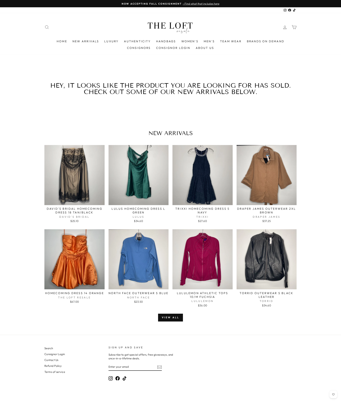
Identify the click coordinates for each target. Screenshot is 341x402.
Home (62, 41)
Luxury (111, 41)
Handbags (166, 41)
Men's (209, 41)
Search (48, 348)
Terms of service (54, 372)
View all (170, 317)
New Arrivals (85, 41)
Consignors (139, 48)
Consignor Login (173, 48)
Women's (189, 41)
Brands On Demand (265, 41)
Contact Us (51, 360)
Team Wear (231, 41)
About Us (205, 48)
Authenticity (137, 41)
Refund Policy (53, 366)
